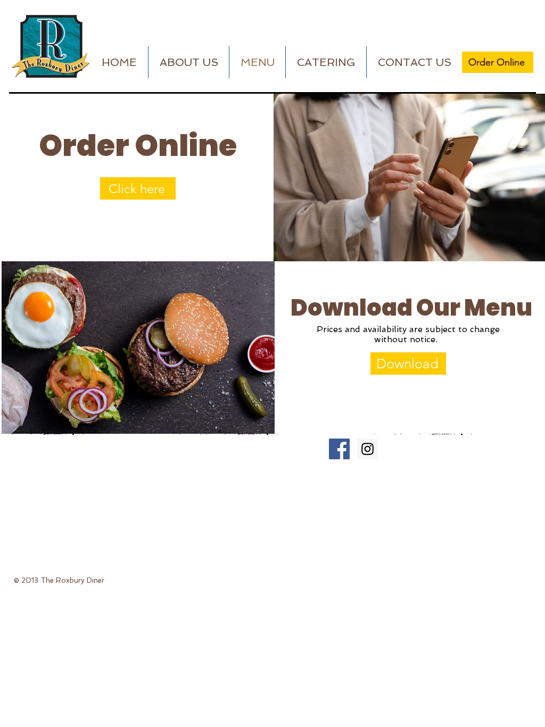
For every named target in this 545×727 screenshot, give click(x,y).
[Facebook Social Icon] (339, 449)
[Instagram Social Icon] (367, 449)
